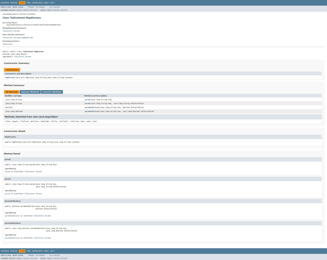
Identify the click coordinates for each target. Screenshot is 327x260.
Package (13, 3)
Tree (29, 3)
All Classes (55, 7)
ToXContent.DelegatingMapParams (18, 38)
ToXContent (8, 44)
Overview (5, 3)
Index (46, 3)
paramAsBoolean (92, 107)
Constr (26, 10)
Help (52, 3)
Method (34, 10)
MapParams (10, 77)
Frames (31, 7)
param (87, 100)
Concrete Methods (52, 92)
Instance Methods (30, 92)
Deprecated (37, 3)
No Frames (40, 7)
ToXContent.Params (11, 31)
